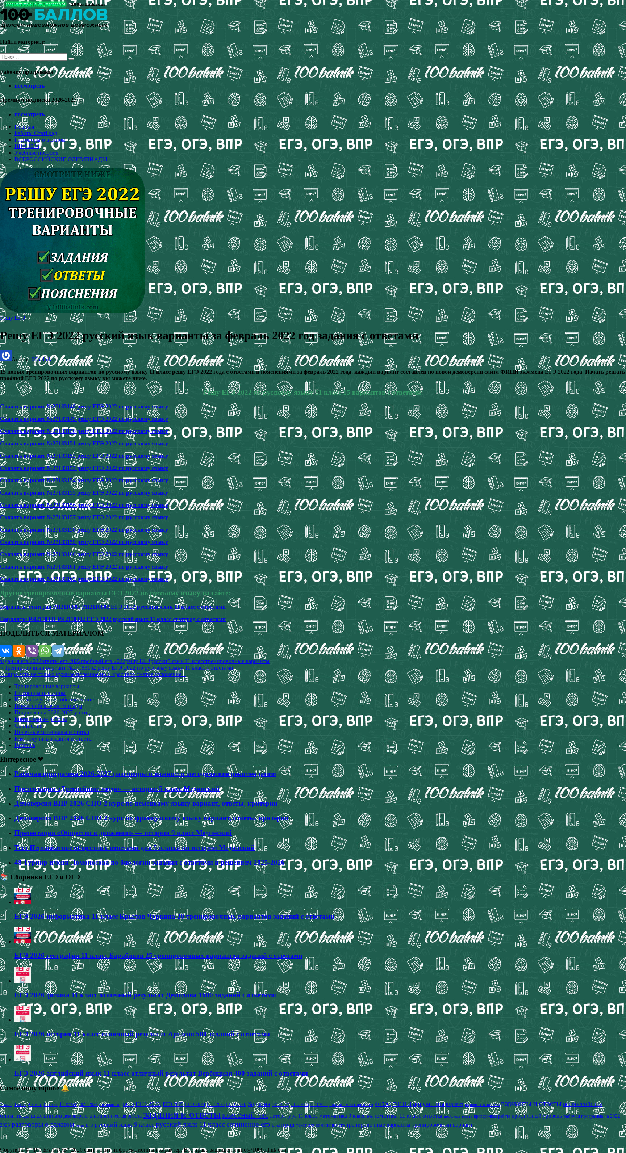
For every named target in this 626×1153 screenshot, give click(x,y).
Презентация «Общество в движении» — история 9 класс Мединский (123, 833)
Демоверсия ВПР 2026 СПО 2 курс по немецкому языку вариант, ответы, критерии (145, 803)
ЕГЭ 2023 (173, 1104)
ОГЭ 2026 (319, 1104)
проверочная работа (492, 1116)
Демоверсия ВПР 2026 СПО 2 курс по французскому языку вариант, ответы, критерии (151, 818)
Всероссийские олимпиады (48, 706)
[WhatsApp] (45, 651)
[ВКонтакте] (6, 651)
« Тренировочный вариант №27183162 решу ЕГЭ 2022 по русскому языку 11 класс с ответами (116, 667)
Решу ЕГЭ (12, 318)
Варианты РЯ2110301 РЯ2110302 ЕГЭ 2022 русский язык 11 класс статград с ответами (113, 619)
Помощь (24, 745)
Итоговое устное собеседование (54, 699)
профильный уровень (537, 1116)
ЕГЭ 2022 (148, 1103)
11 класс (68, 1104)
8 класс (20, 1104)
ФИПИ (402, 1103)
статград (283, 1124)
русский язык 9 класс (124, 1124)
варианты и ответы (531, 1103)
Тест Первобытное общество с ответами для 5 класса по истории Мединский (134, 847)
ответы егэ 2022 (61, 661)
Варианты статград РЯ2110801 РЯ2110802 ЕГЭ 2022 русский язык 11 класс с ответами (113, 607)
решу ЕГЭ (137, 661)
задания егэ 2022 (20, 661)
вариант (454, 1104)
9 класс (35, 1104)
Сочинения (28, 725)
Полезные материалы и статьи (51, 732)
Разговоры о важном (40, 140)
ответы (432, 1115)
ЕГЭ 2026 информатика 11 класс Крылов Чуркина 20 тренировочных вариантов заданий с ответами (174, 916)
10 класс (50, 1105)
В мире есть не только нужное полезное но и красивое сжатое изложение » (93, 674)
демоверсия (75, 1116)
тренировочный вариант (442, 1124)
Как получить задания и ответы (53, 738)
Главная (24, 126)
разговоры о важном (43, 1124)
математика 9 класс (342, 1116)
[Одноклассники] (19, 651)
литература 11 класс (294, 1116)
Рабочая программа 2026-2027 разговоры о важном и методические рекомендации (145, 773)
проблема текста (458, 1116)
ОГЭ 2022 (280, 1104)
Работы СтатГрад (35, 133)
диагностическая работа (116, 1116)
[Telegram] (58, 651)
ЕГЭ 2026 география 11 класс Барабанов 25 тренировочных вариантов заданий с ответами (158, 955)
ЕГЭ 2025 (216, 1104)
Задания (259, 1103)
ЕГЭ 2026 (236, 1104)
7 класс (6, 1104)
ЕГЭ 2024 (195, 1104)
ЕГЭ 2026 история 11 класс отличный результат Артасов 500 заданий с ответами (142, 1034)
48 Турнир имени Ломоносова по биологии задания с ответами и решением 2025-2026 (149, 862)
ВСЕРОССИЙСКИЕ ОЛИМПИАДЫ (60, 159)
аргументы (429, 1103)
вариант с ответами (482, 1104)
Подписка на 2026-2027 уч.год (52, 712)
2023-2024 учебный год (100, 1104)
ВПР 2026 (26, 146)
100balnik (40, 359)
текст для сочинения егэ (320, 1125)
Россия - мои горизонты (351, 1104)
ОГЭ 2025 (300, 1104)
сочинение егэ (248, 1124)
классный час (245, 1115)
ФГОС (383, 1104)
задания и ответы (182, 1114)
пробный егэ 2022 (103, 661)
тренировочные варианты (237, 661)
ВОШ (128, 1104)
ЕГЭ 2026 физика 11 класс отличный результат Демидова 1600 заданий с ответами (145, 995)
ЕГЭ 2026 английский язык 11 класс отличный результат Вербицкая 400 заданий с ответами (161, 1073)
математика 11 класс (394, 1115)
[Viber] (32, 651)
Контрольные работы (40, 719)
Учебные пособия (36, 153)
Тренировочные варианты (46, 686)
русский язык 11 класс (177, 661)
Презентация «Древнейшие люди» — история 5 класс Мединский (117, 788)
